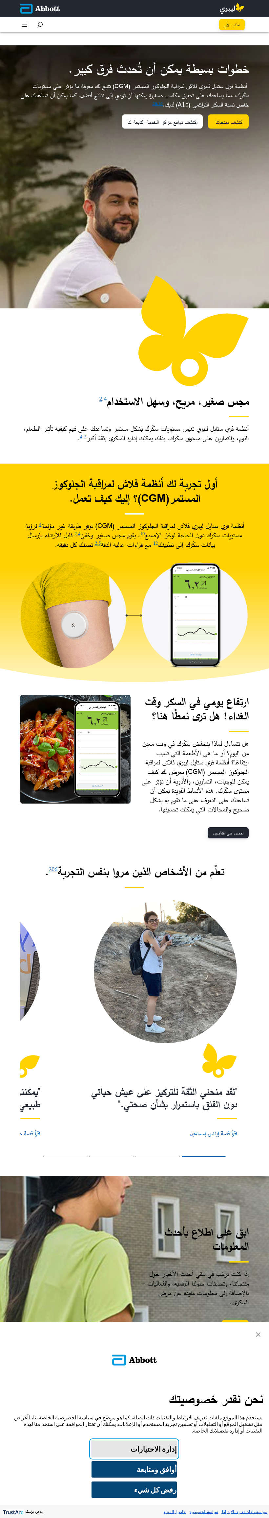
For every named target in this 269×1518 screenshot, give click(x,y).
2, (96, 543)
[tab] (204, 1156)
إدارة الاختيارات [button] (154, 1449)
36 (160, 103)
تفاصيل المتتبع (174, 1511)
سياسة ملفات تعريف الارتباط (244, 1511)
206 (53, 869)
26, (155, 103)
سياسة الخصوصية (204, 1511)
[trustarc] (12, 1511)
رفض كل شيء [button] (155, 1489)
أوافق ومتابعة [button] (157, 1469)
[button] (40, 24)
